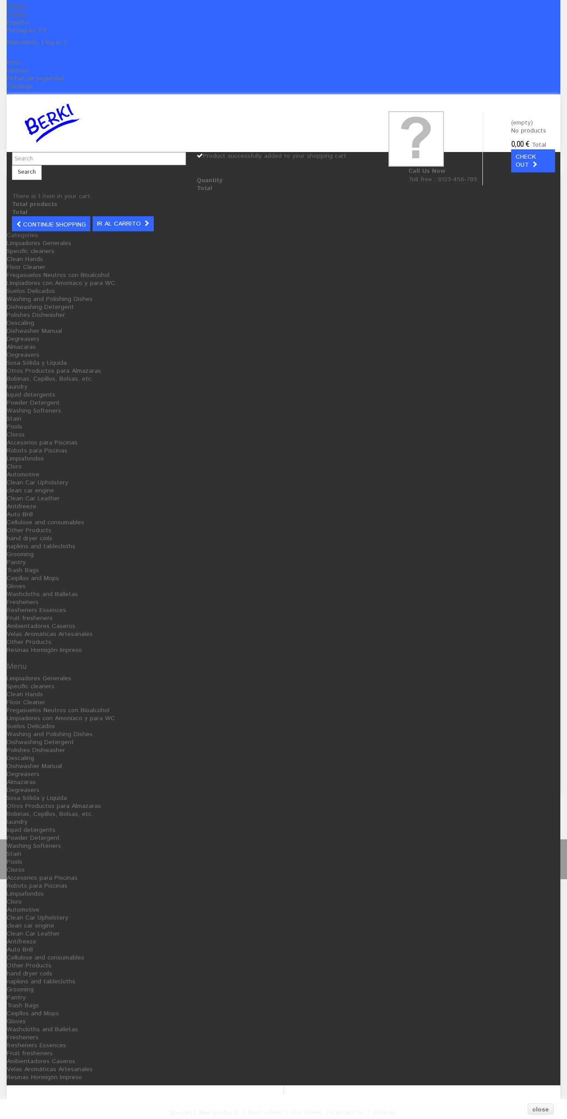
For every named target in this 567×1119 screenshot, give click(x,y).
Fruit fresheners (30, 618)
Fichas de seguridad (35, 78)
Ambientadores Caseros (41, 626)
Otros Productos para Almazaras (54, 371)
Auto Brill (20, 514)
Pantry (16, 562)
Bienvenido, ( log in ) (36, 42)
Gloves (16, 586)
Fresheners (23, 602)
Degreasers (23, 339)
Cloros (16, 434)
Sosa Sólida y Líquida (37, 363)
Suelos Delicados (31, 291)
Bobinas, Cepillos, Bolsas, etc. (50, 378)
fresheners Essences (36, 610)
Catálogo (20, 86)
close (540, 1109)
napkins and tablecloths (41, 546)
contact (18, 70)
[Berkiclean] (106, 123)
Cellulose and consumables (45, 522)
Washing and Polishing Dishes (50, 299)
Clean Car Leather (33, 498)
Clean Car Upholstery (37, 482)
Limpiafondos (25, 458)
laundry (17, 386)
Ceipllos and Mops (33, 578)
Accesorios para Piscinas (42, 442)
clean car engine (30, 490)
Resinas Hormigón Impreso (44, 650)
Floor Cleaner (26, 267)
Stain (14, 418)
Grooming (20, 554)
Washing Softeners (34, 410)
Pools (14, 426)
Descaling (20, 323)
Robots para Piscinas (37, 450)
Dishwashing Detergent (40, 307)
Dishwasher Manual (34, 331)
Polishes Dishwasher (36, 315)
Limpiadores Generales (39, 243)
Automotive (23, 474)
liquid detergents (31, 394)
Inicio (14, 62)
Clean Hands (25, 259)
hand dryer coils (29, 538)
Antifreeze (21, 506)
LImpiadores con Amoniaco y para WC (61, 283)
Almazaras (21, 347)
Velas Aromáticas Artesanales (50, 634)
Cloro (14, 466)
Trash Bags (23, 570)
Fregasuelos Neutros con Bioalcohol (58, 275)
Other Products (29, 530)
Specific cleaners (30, 251)
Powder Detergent (33, 402)
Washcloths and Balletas (42, 594)
